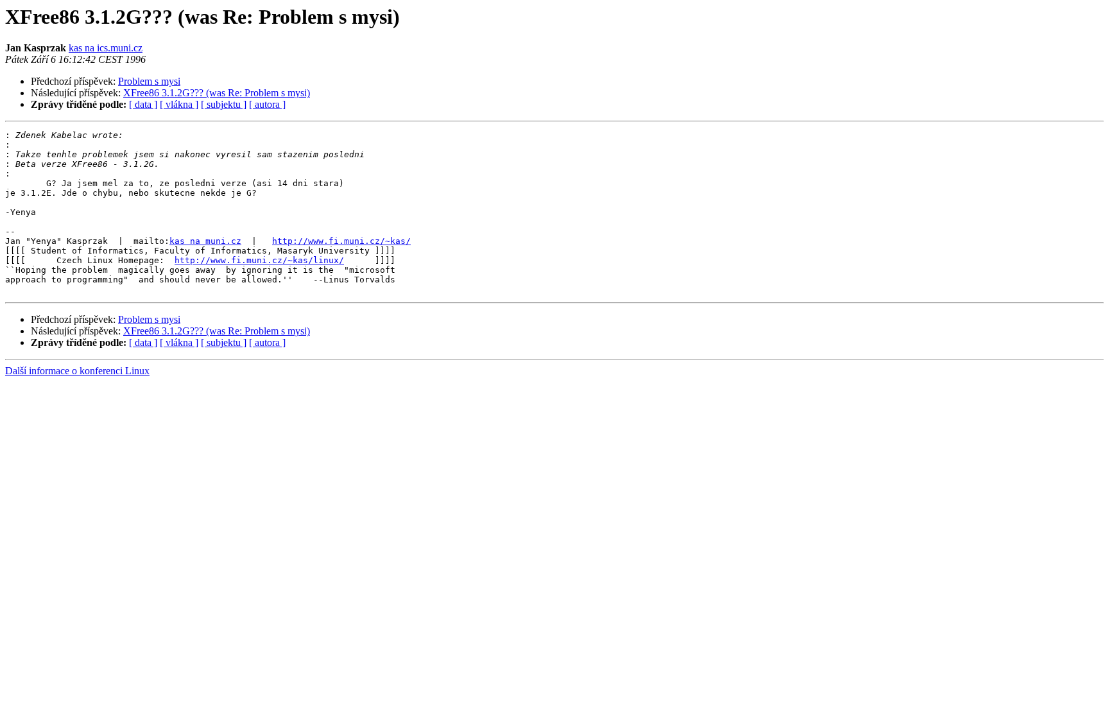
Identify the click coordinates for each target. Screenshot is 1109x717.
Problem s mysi (149, 81)
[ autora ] (267, 104)
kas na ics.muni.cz (105, 47)
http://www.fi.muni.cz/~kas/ (341, 241)
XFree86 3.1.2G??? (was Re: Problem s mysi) (216, 92)
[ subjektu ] (223, 104)
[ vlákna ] (179, 104)
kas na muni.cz (205, 241)
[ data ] (143, 104)
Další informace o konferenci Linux (77, 370)
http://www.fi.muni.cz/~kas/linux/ (259, 260)
